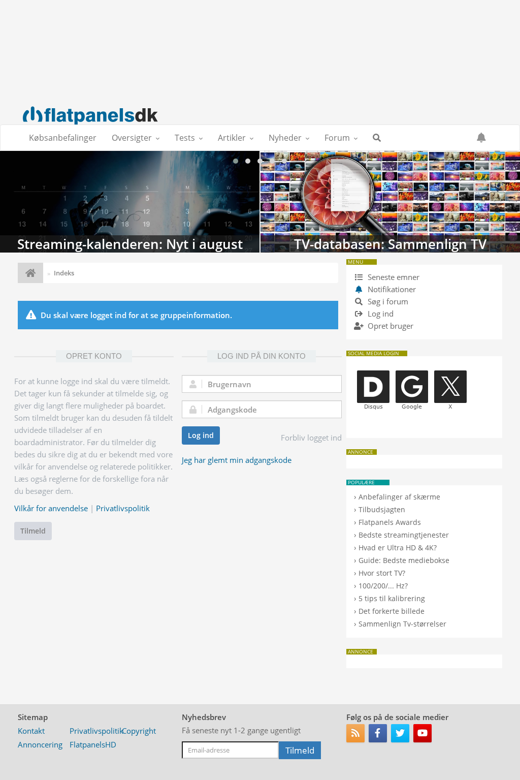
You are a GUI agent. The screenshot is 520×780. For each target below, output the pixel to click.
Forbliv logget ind (311, 437)
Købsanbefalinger (62, 137)
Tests (185, 137)
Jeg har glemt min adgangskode (236, 460)
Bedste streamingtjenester (404, 535)
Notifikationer (392, 289)
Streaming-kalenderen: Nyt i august (129, 202)
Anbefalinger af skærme (399, 497)
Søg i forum (387, 301)
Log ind (201, 435)
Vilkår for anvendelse (51, 508)
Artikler (232, 137)
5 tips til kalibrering (392, 598)
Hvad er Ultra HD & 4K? (398, 547)
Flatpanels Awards (390, 522)
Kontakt (31, 731)
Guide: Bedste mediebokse (404, 560)
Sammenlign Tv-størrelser (402, 624)
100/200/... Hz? (383, 585)
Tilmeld (33, 531)
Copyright (139, 731)
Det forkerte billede (392, 611)
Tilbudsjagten (382, 509)
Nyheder (285, 137)
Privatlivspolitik (123, 508)
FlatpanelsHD (93, 744)
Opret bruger (389, 326)
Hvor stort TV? (382, 573)
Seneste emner (392, 277)
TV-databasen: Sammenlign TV (390, 202)
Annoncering (40, 744)
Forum (337, 137)
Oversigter (132, 137)
